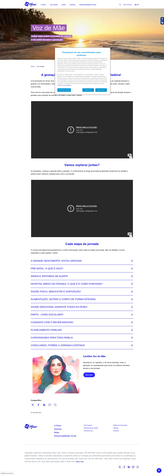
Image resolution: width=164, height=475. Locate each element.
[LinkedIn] (44, 405)
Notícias (58, 429)
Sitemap (115, 428)
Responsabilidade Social (65, 436)
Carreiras (116, 430)
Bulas (57, 432)
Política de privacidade (64, 85)
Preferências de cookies (7, 473)
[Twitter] (33, 405)
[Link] (55, 405)
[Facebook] (38, 405)
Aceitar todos (88, 89)
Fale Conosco (88, 425)
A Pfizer (57, 425)
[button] (159, 470)
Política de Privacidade (120, 425)
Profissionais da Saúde (91, 428)
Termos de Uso (88, 430)
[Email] (49, 405)
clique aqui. (80, 461)
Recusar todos (101, 89)
